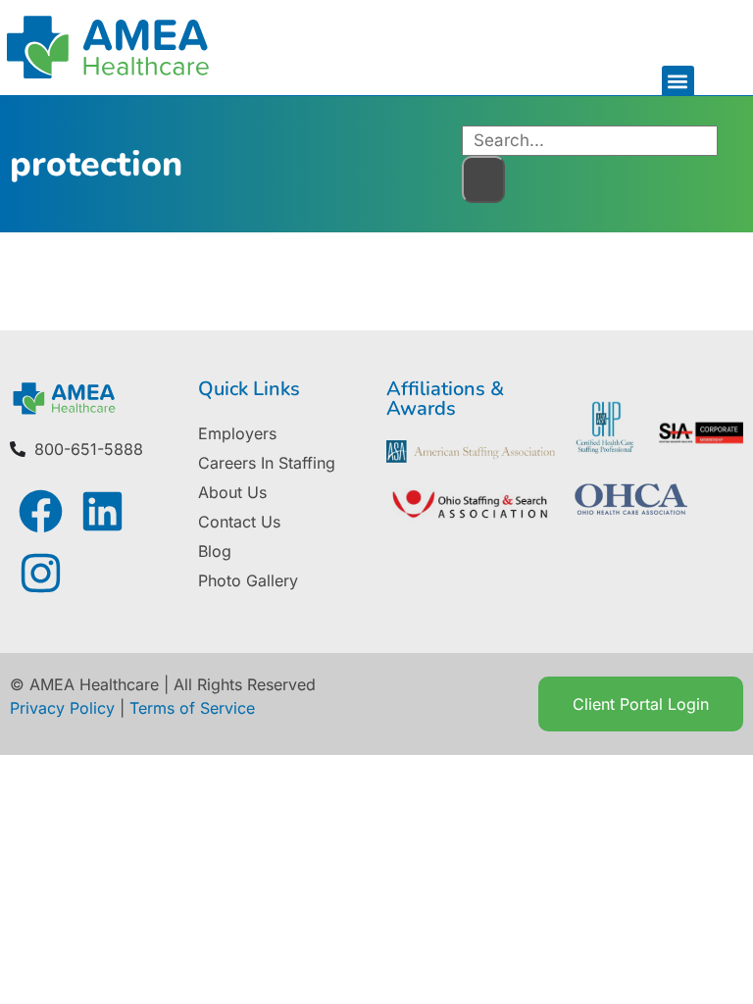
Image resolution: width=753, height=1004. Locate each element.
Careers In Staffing (266, 463)
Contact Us (239, 521)
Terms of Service (192, 708)
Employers (237, 433)
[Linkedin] (102, 511)
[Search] (483, 179)
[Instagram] (41, 573)
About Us (232, 492)
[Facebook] (41, 511)
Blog (214, 551)
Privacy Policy (62, 708)
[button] (678, 82)
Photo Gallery (248, 580)
